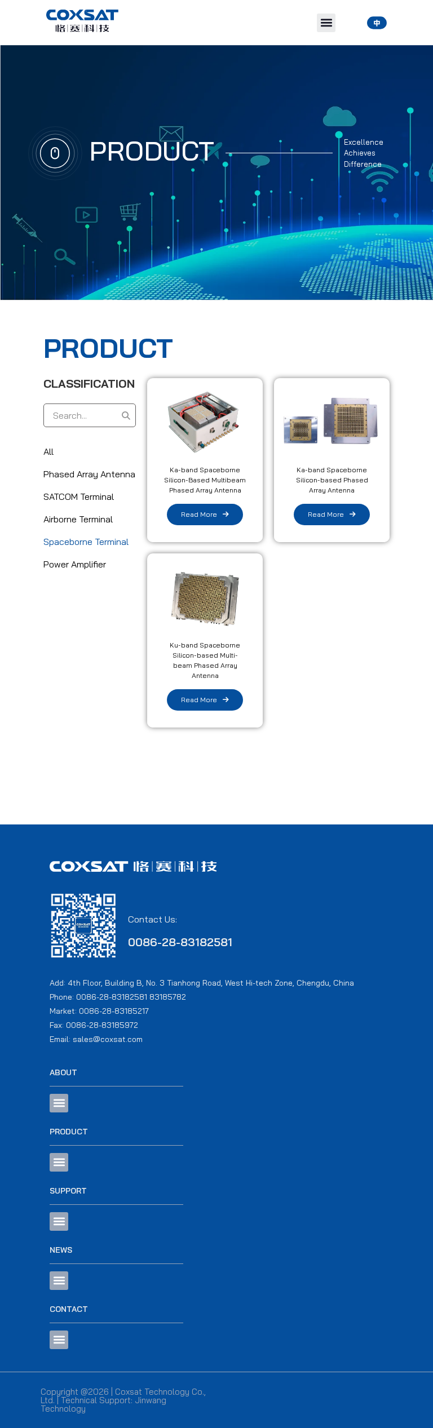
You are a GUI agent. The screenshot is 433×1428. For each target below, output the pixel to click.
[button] (326, 23)
